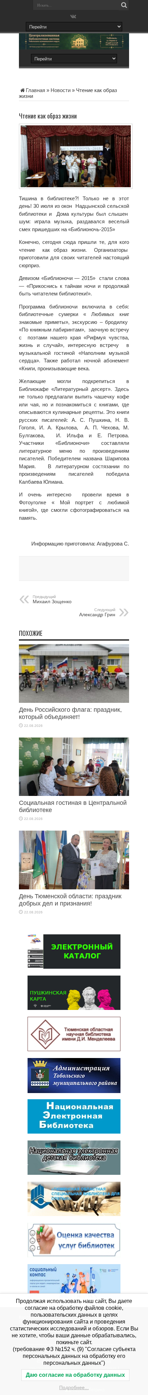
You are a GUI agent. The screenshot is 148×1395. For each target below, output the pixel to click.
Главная (35, 90)
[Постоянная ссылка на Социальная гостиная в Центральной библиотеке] (74, 794)
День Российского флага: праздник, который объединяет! (70, 713)
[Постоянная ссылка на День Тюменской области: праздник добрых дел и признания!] (74, 887)
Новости (61, 90)
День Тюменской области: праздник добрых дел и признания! (70, 900)
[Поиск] (124, 5)
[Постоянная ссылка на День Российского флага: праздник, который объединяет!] (74, 701)
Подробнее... (74, 1387)
